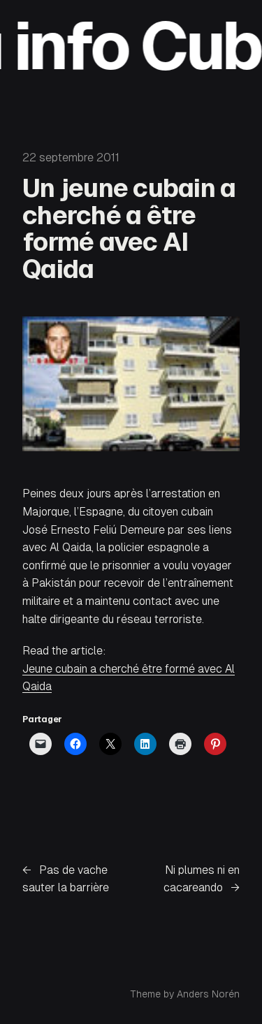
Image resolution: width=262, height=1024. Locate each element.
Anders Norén (208, 994)
